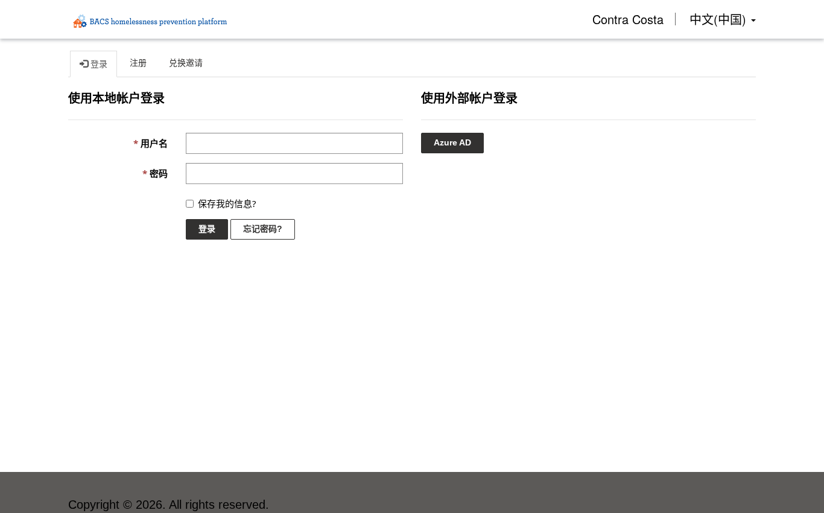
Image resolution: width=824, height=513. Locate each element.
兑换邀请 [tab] (186, 63)
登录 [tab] (97, 64)
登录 (206, 229)
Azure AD (452, 142)
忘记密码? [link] (262, 229)
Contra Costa (628, 19)
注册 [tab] (138, 63)
